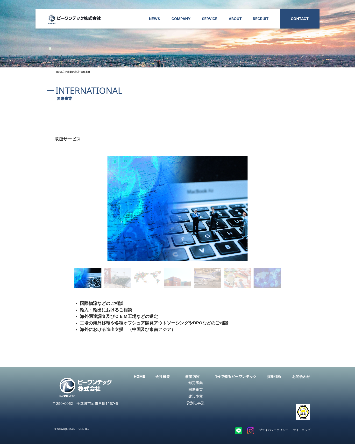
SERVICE (209, 18)
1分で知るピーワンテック (236, 376)
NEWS (154, 18)
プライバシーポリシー (273, 430)
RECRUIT (261, 18)
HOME (139, 376)
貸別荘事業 (195, 403)
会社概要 (163, 376)
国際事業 (195, 389)
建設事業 (195, 396)
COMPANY (181, 18)
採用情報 (274, 376)
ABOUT (235, 18)
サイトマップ (301, 430)
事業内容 (192, 376)
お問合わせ (301, 376)
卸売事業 (195, 382)
